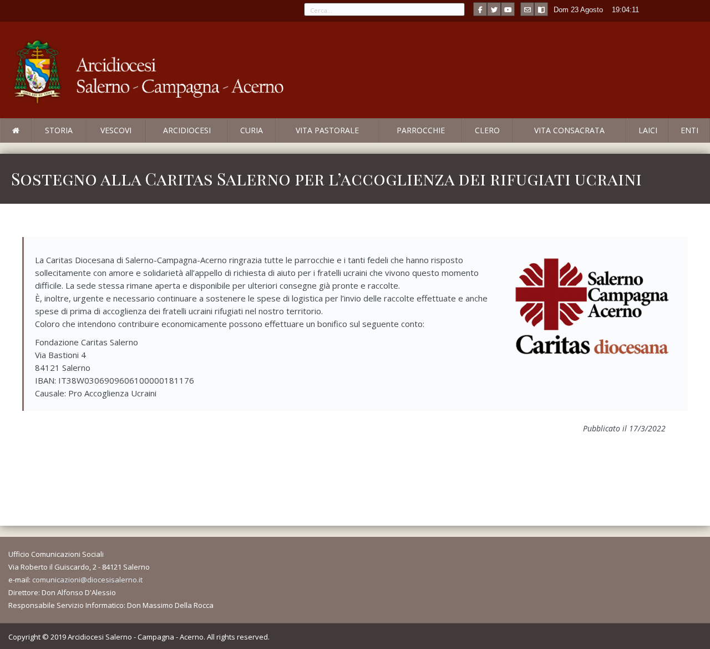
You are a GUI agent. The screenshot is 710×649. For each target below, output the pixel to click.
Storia (59, 130)
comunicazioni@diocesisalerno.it (87, 580)
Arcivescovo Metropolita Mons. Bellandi (90, 142)
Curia (251, 130)
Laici (647, 130)
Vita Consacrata (569, 130)
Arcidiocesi (187, 130)
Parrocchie (421, 130)
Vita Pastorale (327, 130)
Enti (689, 130)
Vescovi (115, 130)
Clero (487, 130)
